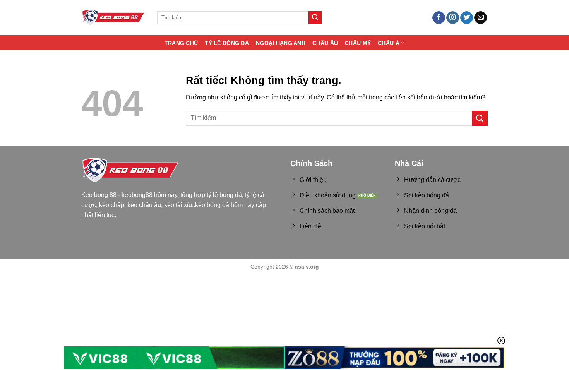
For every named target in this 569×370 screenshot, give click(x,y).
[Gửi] (315, 17)
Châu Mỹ (358, 43)
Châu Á (388, 43)
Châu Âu (325, 43)
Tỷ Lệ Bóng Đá (227, 43)
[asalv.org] (113, 17)
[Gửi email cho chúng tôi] (480, 17)
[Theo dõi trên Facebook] (438, 17)
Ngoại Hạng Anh (280, 43)
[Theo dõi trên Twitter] (466, 17)
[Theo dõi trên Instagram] (452, 17)
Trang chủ (181, 43)
